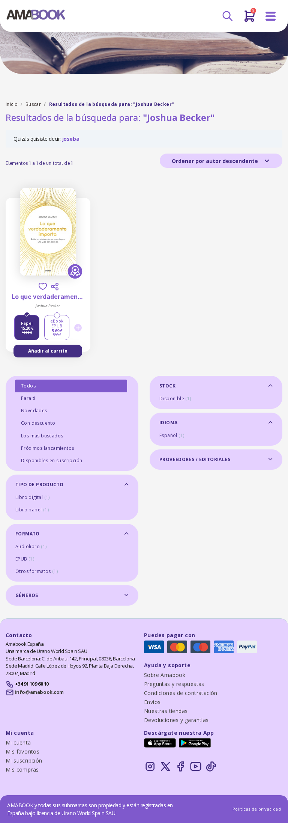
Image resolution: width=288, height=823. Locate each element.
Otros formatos (36, 571)
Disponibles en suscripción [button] (51, 460)
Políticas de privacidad (256, 809)
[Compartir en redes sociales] (54, 286)
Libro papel (32, 509)
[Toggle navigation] (271, 16)
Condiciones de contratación (181, 692)
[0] (249, 19)
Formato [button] (27, 534)
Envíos (152, 701)
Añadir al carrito (48, 351)
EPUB (24, 559)
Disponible (175, 398)
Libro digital (32, 497)
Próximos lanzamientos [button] (47, 448)
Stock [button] (167, 386)
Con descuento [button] (38, 423)
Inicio (12, 104)
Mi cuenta (18, 742)
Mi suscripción (24, 760)
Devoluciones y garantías (176, 720)
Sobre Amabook (164, 674)
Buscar (33, 104)
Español (171, 435)
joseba (71, 138)
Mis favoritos (22, 751)
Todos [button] (28, 386)
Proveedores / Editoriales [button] (194, 459)
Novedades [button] (34, 410)
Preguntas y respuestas (174, 683)
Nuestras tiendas (166, 710)
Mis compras (22, 769)
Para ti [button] (28, 398)
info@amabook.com (39, 692)
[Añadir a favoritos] (42, 286)
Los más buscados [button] (42, 436)
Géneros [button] (26, 595)
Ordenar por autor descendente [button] (216, 160)
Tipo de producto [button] (39, 484)
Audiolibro (31, 546)
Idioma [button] (168, 422)
